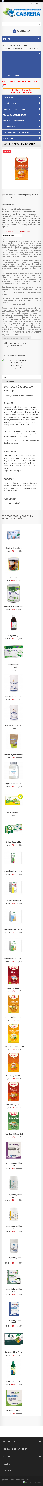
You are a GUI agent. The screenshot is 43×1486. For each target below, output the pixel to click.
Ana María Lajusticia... (13, 696)
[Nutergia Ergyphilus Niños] (14, 1308)
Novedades (8, 97)
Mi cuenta (7, 1456)
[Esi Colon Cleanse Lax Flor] (14, 917)
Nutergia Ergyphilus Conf (14, 1195)
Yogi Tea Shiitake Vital (14, 1134)
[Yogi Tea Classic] (14, 975)
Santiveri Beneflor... (14, 548)
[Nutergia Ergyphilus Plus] (14, 1245)
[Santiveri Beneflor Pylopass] (14, 535)
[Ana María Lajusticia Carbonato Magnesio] (14, 712)
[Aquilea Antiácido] (14, 800)
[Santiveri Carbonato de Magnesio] (14, 593)
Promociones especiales (14, 115)
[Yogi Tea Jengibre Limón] (14, 1033)
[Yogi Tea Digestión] (14, 1092)
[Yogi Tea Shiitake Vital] (14, 1121)
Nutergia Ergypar (14, 635)
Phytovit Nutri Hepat (13, 783)
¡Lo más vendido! (11, 103)
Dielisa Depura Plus (14, 842)
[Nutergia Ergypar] (14, 623)
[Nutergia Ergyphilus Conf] (14, 1182)
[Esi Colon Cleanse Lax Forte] (14, 946)
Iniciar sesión (35, 3)
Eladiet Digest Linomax (13, 754)
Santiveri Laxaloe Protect (14, 665)
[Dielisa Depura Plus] (14, 829)
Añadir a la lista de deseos (15, 356)
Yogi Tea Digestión (14, 1104)
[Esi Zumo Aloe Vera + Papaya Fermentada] (14, 1368)
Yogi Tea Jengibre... (14, 1075)
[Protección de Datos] (32, 1482)
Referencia (6, 204)
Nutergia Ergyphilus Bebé (14, 1290)
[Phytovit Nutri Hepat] (14, 771)
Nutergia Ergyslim (13, 1410)
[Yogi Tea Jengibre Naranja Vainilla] (14, 1063)
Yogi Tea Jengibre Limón (14, 1046)
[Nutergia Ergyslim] (14, 1397)
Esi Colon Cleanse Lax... (13, 871)
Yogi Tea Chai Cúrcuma (13, 1017)
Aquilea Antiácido (14, 813)
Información (9, 126)
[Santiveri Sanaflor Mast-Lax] (14, 564)
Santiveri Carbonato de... (14, 606)
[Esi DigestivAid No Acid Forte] (14, 887)
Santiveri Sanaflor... (13, 577)
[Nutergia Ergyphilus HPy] (14, 1213)
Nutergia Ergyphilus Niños (14, 1321)
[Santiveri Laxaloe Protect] (14, 652)
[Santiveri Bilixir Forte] (14, 1339)
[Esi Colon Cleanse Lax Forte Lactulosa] (14, 858)
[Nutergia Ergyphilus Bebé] (14, 1276)
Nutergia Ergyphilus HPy (14, 1227)
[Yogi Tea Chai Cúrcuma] (14, 1004)
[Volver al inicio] (3, 45)
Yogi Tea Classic (13, 988)
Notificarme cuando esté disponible (16, 338)
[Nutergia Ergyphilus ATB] (14, 1150)
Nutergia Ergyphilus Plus (14, 1258)
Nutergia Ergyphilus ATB (14, 1164)
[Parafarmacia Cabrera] (21, 12)
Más (5, 377)
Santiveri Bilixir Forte (13, 1352)
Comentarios (10, 381)
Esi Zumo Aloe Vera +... (13, 1381)
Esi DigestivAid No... (14, 900)
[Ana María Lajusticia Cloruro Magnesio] (14, 683)
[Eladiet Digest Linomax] (14, 741)
